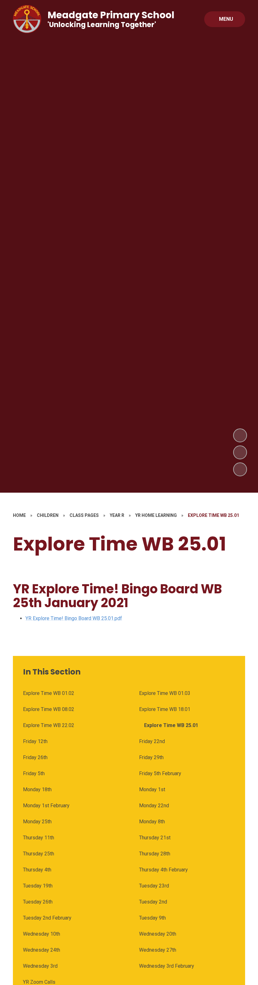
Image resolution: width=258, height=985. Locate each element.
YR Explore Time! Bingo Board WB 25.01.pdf (73, 618)
